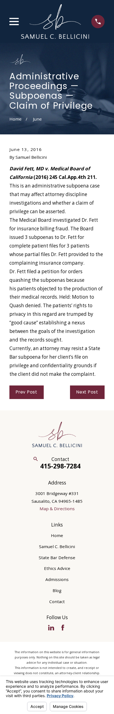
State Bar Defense (57, 557)
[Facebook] (63, 627)
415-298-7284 (60, 466)
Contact (57, 601)
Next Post (87, 392)
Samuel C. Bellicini (57, 546)
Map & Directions (57, 508)
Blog (57, 590)
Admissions (57, 579)
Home (57, 535)
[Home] (55, 21)
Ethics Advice (57, 568)
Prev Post (26, 392)
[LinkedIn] (51, 627)
